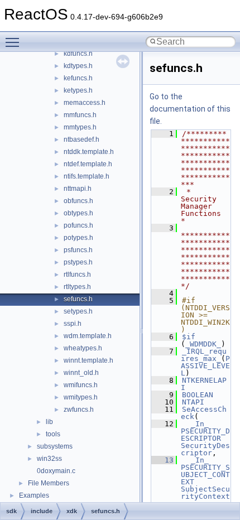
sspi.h (72, 324)
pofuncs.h (78, 225)
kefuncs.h (78, 78)
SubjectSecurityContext (205, 492)
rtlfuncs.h (77, 274)
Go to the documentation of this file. (190, 109)
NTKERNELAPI (204, 384)
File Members (48, 483)
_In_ (200, 424)
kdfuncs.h (78, 53)
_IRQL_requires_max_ (204, 355)
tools (53, 434)
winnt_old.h (81, 373)
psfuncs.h (78, 250)
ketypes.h (78, 90)
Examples (34, 495)
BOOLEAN (197, 395)
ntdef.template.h (88, 164)
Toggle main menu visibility (14, 42)
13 (162, 460)
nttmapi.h (78, 188)
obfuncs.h (78, 201)
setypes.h (78, 311)
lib (49, 422)
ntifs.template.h (86, 176)
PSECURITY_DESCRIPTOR (205, 434)
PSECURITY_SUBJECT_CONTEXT (205, 474)
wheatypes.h (83, 348)
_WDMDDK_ (203, 344)
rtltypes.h (77, 287)
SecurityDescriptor (205, 449)
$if (188, 337)
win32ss (49, 459)
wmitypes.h (81, 397)
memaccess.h (84, 103)
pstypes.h (78, 262)
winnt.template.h (88, 360)
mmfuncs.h (80, 115)
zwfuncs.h (79, 409)
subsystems (55, 446)
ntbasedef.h (81, 139)
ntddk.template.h (89, 152)
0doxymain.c (56, 471)
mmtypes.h (80, 127)
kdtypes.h (78, 66)
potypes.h (78, 238)
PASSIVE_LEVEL (205, 365)
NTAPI (193, 402)
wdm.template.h (88, 336)
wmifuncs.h (81, 385)
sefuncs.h (78, 299)
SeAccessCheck (204, 413)
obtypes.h (78, 213)
